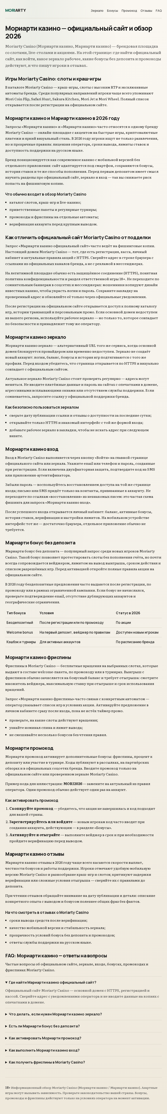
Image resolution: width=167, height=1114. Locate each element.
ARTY (15, 10)
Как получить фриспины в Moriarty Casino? (47, 1062)
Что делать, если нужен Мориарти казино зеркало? (55, 1014)
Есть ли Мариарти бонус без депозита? (44, 1026)
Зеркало (97, 11)
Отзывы (146, 11)
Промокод (129, 11)
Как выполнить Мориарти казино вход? (44, 1050)
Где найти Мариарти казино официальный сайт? (52, 982)
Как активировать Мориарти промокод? (45, 1038)
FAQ (159, 11)
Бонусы (112, 11)
